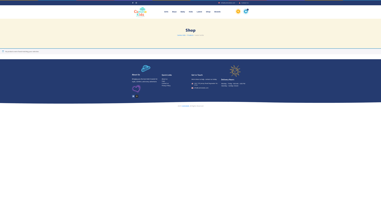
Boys (174, 12)
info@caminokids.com (228, 3)
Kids (191, 12)
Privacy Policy (166, 85)
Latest (199, 12)
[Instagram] (136, 96)
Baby (183, 12)
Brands (217, 12)
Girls (166, 12)
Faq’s (163, 81)
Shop (208, 12)
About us (164, 79)
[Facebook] (133, 96)
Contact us (165, 83)
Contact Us (245, 3)
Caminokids (185, 106)
